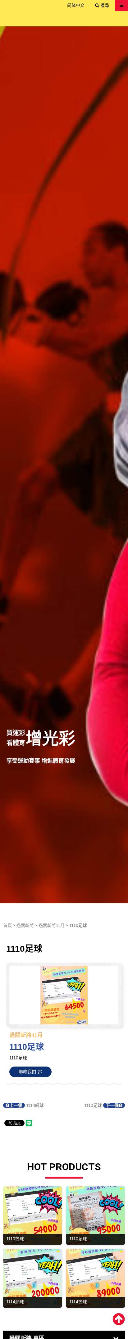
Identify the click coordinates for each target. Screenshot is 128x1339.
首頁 (7, 925)
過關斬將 (25, 925)
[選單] (121, 5)
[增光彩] (64, 464)
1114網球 (26, 1105)
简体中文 (76, 5)
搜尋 (104, 5)
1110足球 (101, 1105)
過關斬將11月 (52, 925)
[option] (64, 464)
